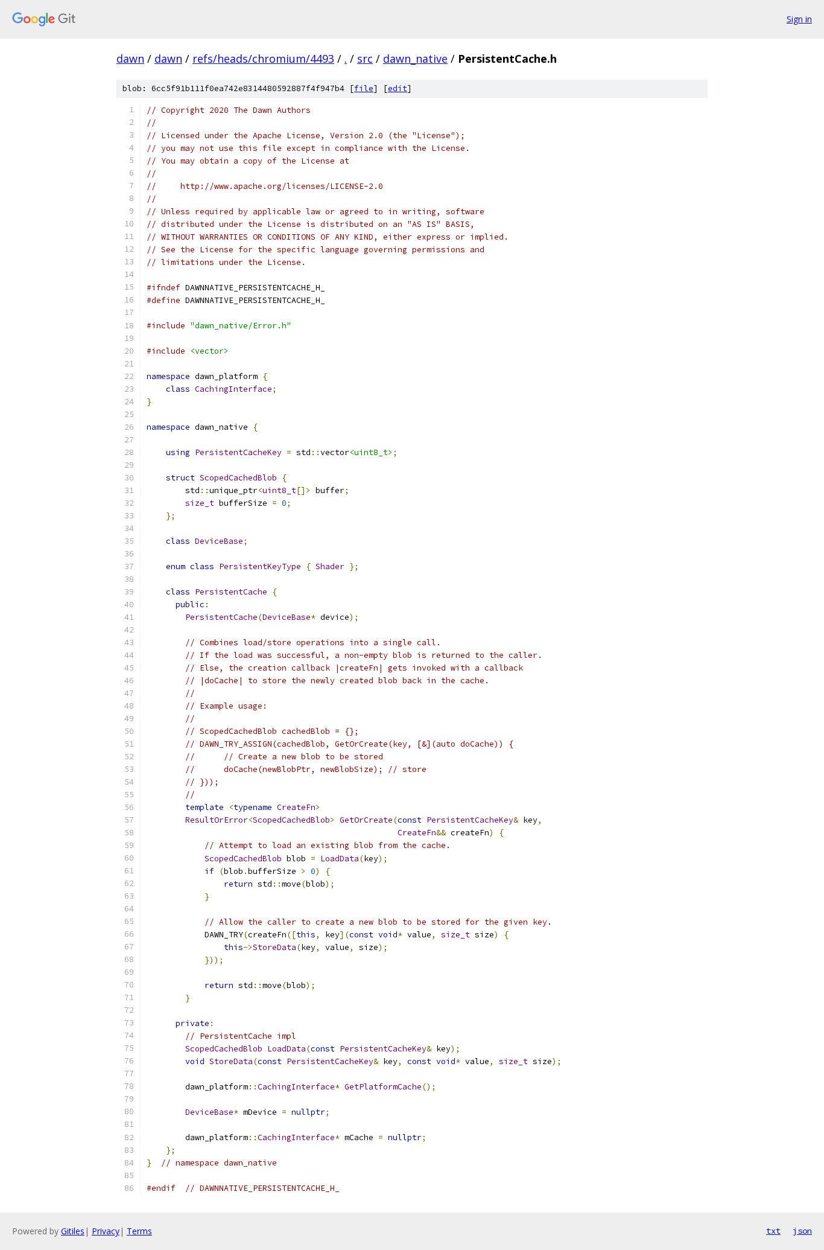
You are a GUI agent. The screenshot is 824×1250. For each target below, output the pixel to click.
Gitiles (72, 1231)
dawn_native (415, 58)
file (363, 88)
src (365, 58)
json (802, 1230)
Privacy (105, 1231)
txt (773, 1230)
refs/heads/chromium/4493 (263, 58)
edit (397, 88)
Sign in (799, 19)
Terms (139, 1231)
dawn (130, 58)
